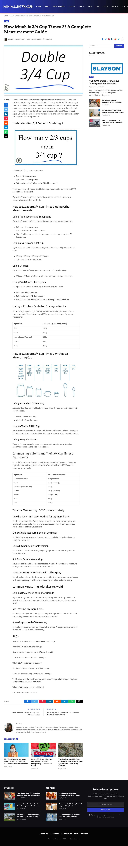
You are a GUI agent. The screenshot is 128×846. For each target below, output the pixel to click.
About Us (44, 834)
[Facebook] (6, 105)
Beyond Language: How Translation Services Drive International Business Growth (113, 121)
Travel (105, 6)
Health (81, 6)
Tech (90, 6)
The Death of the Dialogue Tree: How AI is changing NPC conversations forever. (16, 761)
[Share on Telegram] (118, 39)
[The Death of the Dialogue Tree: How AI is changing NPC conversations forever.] (16, 750)
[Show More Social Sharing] (122, 39)
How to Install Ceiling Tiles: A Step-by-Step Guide (70, 805)
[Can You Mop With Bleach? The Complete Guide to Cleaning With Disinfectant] (51, 817)
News (47, 6)
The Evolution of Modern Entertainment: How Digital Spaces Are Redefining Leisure (70, 762)
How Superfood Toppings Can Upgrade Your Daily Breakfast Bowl (28, 794)
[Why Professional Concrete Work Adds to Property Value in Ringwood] (94, 103)
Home (38, 6)
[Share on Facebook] (102, 39)
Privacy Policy (101, 817)
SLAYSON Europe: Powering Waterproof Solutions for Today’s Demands (104, 82)
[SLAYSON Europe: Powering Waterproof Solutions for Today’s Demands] (106, 68)
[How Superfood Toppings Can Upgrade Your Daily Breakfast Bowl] (9, 796)
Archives (54, 834)
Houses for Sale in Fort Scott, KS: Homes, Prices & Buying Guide (28, 816)
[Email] (6, 137)
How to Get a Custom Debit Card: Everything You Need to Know (28, 805)
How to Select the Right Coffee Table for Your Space (113, 111)
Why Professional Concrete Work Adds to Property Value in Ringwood (111, 101)
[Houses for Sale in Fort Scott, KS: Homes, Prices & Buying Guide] (9, 817)
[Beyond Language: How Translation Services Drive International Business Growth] (94, 123)
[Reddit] (6, 123)
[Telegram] (6, 128)
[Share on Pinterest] (108, 39)
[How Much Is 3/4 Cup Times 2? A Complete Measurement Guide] (43, 69)
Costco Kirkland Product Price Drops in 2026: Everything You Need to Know (42, 762)
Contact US (66, 834)
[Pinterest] (6, 119)
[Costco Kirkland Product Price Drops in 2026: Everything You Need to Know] (43, 750)
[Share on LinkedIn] (112, 39)
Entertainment (59, 6)
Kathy (12, 39)
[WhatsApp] (6, 132)
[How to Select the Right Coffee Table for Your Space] (94, 113)
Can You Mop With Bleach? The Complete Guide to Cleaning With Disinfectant (69, 816)
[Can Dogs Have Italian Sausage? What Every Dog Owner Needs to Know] (51, 796)
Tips (97, 6)
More (114, 6)
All (6, 21)
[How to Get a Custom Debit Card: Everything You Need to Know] (9, 806)
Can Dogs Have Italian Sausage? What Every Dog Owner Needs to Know (68, 794)
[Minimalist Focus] (18, 6)
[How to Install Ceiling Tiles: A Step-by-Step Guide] (51, 806)
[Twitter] (6, 110)
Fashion (72, 6)
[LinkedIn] (6, 114)
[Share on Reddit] (115, 39)
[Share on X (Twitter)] (105, 39)
